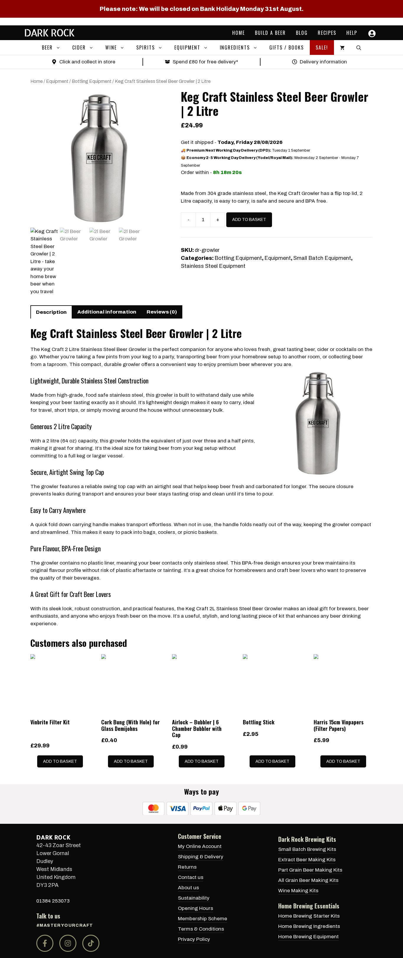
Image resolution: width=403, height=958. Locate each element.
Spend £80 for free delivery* (205, 62)
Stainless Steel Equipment (213, 266)
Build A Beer (270, 32)
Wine (111, 47)
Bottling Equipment (92, 81)
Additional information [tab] (106, 312)
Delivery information (323, 62)
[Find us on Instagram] (67, 943)
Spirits (145, 47)
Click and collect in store (87, 62)
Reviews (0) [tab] (162, 312)
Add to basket (249, 219)
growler (164, 395)
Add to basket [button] (60, 761)
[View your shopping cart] (342, 47)
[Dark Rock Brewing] (49, 32)
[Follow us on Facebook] (44, 943)
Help (351, 32)
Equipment (187, 47)
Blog (302, 32)
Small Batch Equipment (322, 258)
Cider (79, 47)
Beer (47, 47)
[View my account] (370, 33)
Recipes (327, 32)
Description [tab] (51, 312)
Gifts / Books (286, 47)
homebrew (254, 357)
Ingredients (235, 47)
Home (238, 32)
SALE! (322, 47)
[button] (59, 47)
